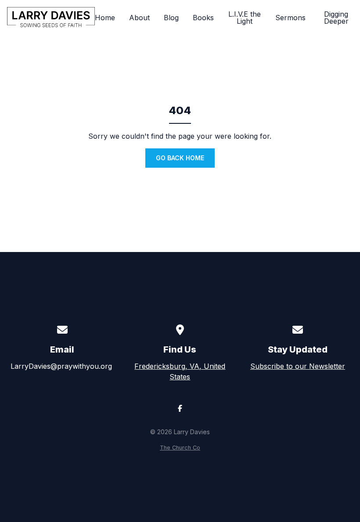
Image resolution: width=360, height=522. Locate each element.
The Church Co (180, 447)
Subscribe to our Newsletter (297, 366)
